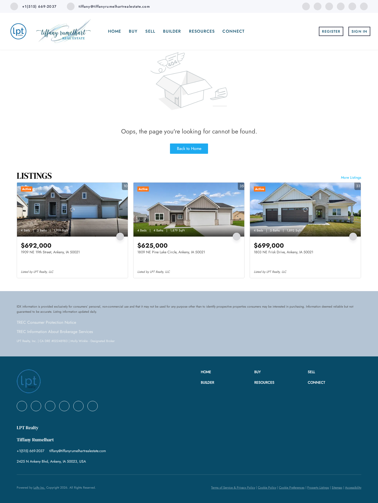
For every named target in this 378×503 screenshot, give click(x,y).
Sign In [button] (359, 31)
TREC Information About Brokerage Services (55, 332)
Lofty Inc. (39, 487)
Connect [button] (233, 31)
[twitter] (329, 6)
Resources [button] (202, 31)
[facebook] (306, 6)
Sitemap (337, 487)
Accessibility (353, 487)
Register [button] (331, 31)
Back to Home (189, 148)
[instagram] (352, 6)
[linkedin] (317, 6)
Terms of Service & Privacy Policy (233, 487)
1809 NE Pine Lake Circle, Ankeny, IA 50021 (171, 252)
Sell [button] (150, 31)
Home (114, 31)
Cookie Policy (267, 487)
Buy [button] (133, 31)
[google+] (364, 6)
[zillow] (341, 6)
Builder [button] (172, 31)
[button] (227, 372)
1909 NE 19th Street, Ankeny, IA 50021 (50, 252)
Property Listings (318, 487)
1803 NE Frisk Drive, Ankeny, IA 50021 (283, 252)
